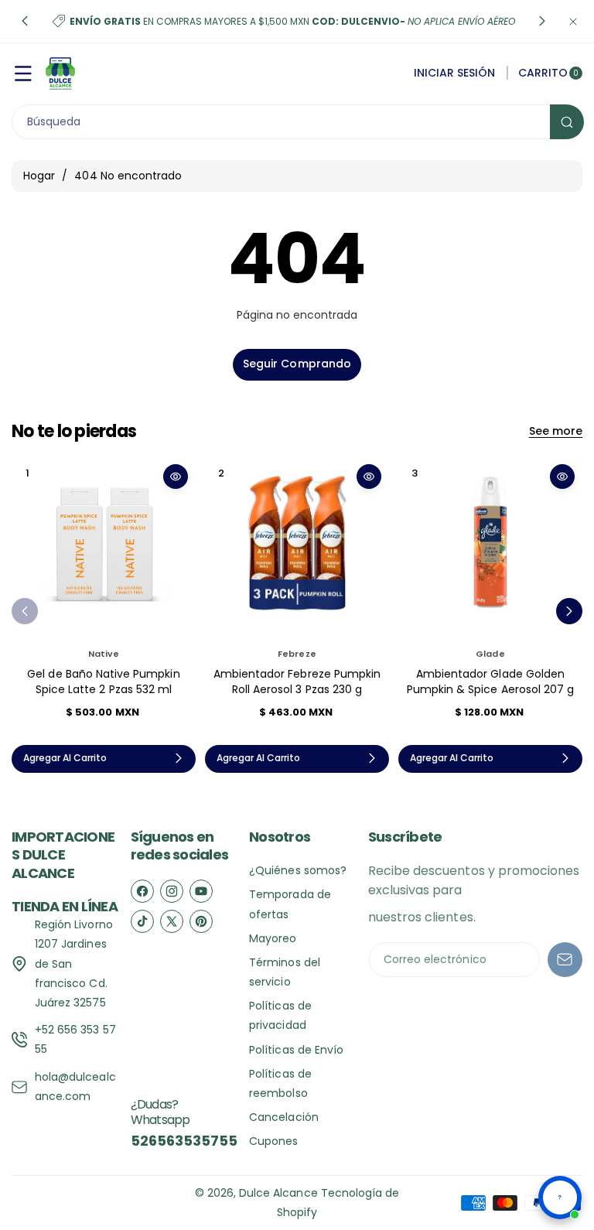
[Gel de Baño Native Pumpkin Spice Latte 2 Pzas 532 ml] (104, 548)
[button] (25, 22)
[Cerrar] (573, 21)
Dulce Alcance (278, 1193)
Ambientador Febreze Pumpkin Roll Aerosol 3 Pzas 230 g (297, 681)
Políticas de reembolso (280, 1083)
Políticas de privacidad (280, 1015)
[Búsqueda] (567, 121)
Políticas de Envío (296, 1049)
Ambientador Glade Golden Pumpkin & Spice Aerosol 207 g (490, 681)
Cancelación (284, 1117)
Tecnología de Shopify (338, 1202)
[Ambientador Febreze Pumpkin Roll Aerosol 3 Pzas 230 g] (297, 548)
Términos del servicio (284, 972)
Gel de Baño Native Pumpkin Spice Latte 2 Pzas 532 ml (103, 681)
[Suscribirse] (565, 959)
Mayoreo (272, 938)
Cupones (273, 1141)
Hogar (39, 175)
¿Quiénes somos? (297, 870)
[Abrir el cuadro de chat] (560, 1197)
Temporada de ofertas (290, 904)
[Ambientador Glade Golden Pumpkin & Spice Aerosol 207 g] (490, 548)
